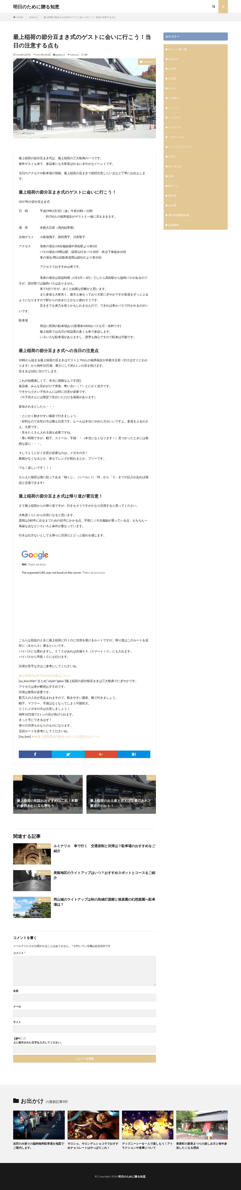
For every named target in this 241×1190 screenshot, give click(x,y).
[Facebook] (35, 754)
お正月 (172, 68)
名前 (15, 991)
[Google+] (101, 754)
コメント (19, 953)
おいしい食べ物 (177, 49)
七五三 (172, 156)
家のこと (173, 185)
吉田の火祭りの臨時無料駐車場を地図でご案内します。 (38, 1145)
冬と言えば (175, 166)
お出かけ (33, 17)
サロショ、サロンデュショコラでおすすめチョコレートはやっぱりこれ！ (93, 1145)
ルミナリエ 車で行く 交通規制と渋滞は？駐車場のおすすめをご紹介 (104, 848)
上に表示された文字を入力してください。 (38, 1042)
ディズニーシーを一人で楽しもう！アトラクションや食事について (147, 1145)
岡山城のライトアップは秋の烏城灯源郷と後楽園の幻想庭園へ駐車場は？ (104, 901)
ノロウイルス (176, 137)
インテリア (175, 117)
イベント (173, 107)
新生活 (172, 195)
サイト (17, 1022)
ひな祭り (173, 97)
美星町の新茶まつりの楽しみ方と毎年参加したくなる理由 (201, 1145)
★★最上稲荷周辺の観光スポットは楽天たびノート (66, 736)
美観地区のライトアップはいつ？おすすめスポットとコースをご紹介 (104, 875)
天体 (171, 176)
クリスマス (175, 127)
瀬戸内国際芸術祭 (178, 215)
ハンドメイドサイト (180, 146)
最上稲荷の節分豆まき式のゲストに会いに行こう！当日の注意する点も (80, 17)
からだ (172, 88)
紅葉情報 (173, 224)
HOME (19, 17)
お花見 (172, 78)
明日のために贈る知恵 (36, 6)
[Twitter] (68, 754)
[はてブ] (133, 754)
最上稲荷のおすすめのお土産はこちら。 (46, 675)
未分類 (172, 205)
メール (17, 1006)
